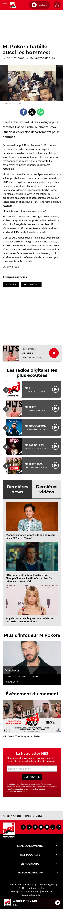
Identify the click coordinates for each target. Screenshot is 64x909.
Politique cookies (36, 888)
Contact (29, 884)
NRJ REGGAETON (35, 426)
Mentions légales (45, 884)
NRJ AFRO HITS (34, 445)
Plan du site (15, 884)
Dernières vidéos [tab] (46, 489)
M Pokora (12, 670)
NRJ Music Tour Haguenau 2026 (21, 736)
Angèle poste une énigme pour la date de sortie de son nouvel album (29, 620)
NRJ (27, 388)
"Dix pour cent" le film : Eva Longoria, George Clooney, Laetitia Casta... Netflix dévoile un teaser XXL (29, 578)
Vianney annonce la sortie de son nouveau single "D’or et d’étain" (30, 536)
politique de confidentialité (17, 791)
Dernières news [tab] (17, 489)
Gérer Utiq (47, 891)
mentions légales (38, 789)
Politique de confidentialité (24, 891)
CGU (21, 888)
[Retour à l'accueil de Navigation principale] (13, 5)
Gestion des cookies (32, 894)
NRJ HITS (27, 353)
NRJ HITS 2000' (34, 464)
